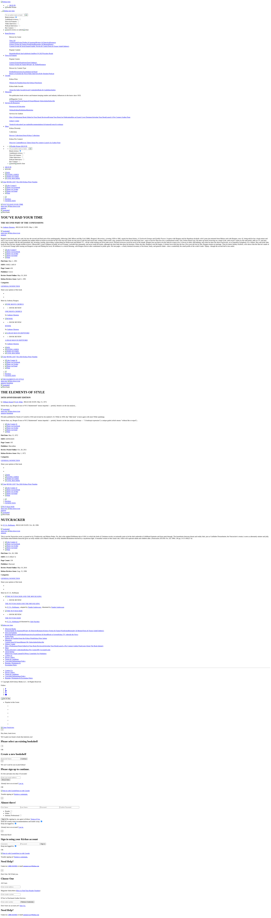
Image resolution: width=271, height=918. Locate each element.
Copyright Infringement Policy (15, 661)
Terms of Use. (35, 819)
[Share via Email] (11, 191)
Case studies (26, 124)
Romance (53, 42)
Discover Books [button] (10, 629)
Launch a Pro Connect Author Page (70, 646)
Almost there (6, 780)
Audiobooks (13, 42)
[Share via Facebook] (12, 187)
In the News (24, 74)
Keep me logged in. (7, 824)
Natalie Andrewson (34, 607)
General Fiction (14, 63)
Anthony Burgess (9, 227)
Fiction (20, 42)
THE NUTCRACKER (13, 618)
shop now (4, 206)
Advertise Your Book (99, 117)
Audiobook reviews (12, 19)
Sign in (4, 819)
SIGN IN (12, 5)
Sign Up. (23, 906)
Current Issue (13, 101)
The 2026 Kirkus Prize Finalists (26, 182)
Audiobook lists (28, 53)
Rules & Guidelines (44, 90)
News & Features (11, 21)
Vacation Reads (48, 53)
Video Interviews (11, 24)
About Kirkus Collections (31, 135)
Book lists (19, 53)
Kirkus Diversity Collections (14, 650)
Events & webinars (56, 124)
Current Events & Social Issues (19, 46)
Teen (28, 63)
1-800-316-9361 (12, 866)
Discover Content (15, 143)
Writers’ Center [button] (10, 644)
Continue (24, 759)
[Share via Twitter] (11, 189)
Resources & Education (17, 106)
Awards (25, 72)
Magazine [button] (8, 92)
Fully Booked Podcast (46, 74)
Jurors (40, 83)
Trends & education (15, 124)
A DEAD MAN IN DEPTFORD (16, 340)
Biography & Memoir (41, 44)
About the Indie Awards (17, 90)
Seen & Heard (32, 72)
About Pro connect (37, 143)
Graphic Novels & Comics (39, 46)
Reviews (8, 199)
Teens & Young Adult (55, 46)
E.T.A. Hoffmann (9, 525)
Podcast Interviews (11, 26)
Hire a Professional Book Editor (15, 646)
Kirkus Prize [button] (9, 636)
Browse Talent (26, 143)
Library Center (14, 121)
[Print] (7, 193)
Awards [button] (7, 75)
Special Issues (23, 101)
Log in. (21, 783)
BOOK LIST (11, 182)
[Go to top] (6, 698)
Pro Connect (9, 28)
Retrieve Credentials (27, 902)
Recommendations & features (40, 124)
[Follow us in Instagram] (6, 693)
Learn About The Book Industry (92, 646)
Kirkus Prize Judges (40, 638)
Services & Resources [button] (12, 103)
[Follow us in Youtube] (6, 695)
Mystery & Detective (43, 42)
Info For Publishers (40, 653)
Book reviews (10, 17)
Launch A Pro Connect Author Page (118, 117)
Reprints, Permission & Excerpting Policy (13, 664)
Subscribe (51, 101)
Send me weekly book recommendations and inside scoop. (20, 821)
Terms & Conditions (12, 659)
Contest (19, 653)
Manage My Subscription (29, 642)
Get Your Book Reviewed (39, 117)
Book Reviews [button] (10, 33)
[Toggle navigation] (2, 11)
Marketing (29, 110)
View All (12, 41)
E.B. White (19, 402)
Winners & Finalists (15, 83)
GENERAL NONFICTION (10, 286)
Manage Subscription (41, 101)
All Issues (31, 101)
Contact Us (9, 670)
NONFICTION (10, 201)
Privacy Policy (10, 657)
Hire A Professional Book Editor (20, 117)
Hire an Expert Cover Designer (81, 117)
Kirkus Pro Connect (30, 650)
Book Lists (15, 634)
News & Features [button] (11, 55)
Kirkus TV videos (64, 634)
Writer (7, 813)
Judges (53, 90)
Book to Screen (14, 74)
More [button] (7, 126)
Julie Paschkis (34, 622)
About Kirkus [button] (9, 652)
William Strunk (8, 402)
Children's (65, 46)
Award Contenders (31, 90)
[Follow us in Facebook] (5, 689)
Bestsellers (12, 53)
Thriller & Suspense (29, 42)
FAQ (23, 653)
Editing (16, 110)
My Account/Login (43, 650)
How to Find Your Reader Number (28, 891)
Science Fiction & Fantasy (18, 44)
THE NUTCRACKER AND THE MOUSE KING (22, 604)
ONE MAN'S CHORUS (13, 311)
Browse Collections (15, 135)
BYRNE (8, 326)
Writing (11, 110)
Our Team (13, 653)
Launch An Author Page (52, 143)
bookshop (9, 383)
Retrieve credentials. (21, 794)
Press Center (29, 653)
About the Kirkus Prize (30, 83)
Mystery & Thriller (33, 64)
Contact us (8, 655)
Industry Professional (12, 815)
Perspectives (18, 72)
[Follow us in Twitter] (6, 691)
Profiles (11, 72)
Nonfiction (30, 44)
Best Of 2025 (38, 53)
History (51, 44)
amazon (3, 208)
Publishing (22, 110)
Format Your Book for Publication (59, 117)
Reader (7, 811)
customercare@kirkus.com (31, 866)
